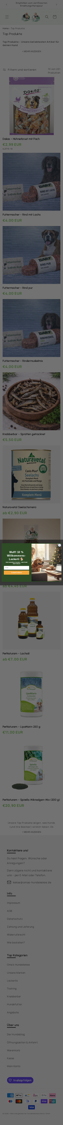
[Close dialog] (59, 545)
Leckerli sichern (16, 572)
